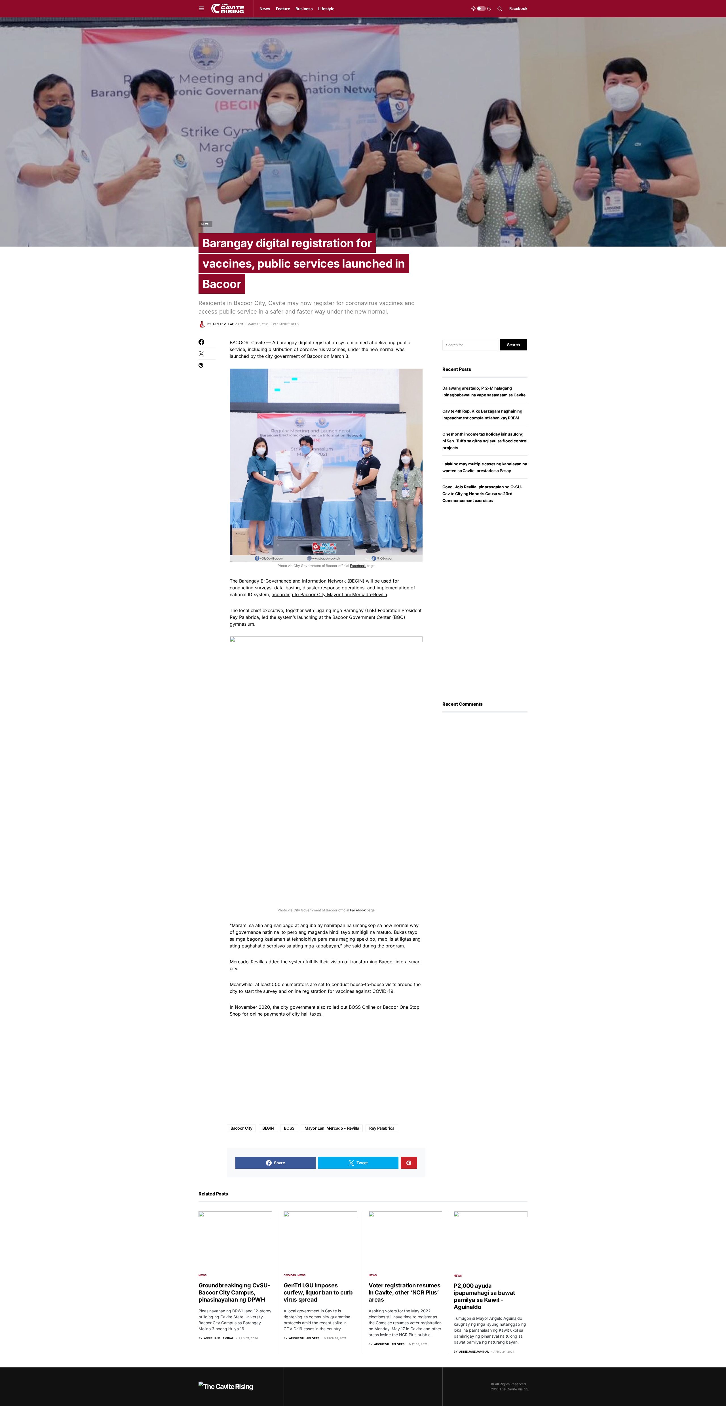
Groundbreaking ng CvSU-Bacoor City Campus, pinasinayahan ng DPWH (234, 1292)
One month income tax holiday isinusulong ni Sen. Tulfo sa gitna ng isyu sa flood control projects (484, 441)
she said (352, 946)
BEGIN (268, 1128)
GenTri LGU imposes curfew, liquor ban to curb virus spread (318, 1292)
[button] (201, 8)
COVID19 (290, 1275)
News (205, 224)
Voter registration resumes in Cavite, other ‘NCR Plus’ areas (404, 1292)
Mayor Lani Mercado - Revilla (332, 1128)
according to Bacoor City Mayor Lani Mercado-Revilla (329, 594)
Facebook (518, 8)
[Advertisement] (326, 1071)
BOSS (289, 1128)
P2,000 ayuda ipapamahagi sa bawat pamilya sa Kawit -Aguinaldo (484, 1296)
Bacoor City (241, 1128)
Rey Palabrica (381, 1128)
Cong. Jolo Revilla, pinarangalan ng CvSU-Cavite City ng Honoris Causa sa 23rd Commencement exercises (482, 493)
